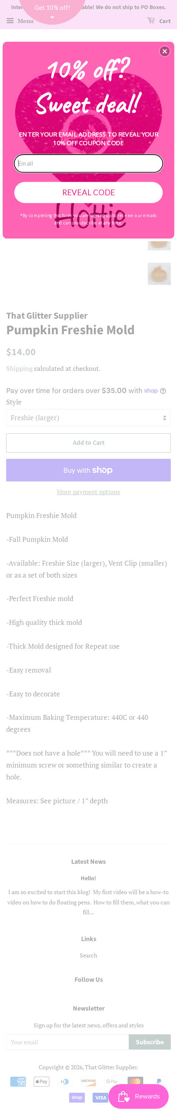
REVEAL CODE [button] (88, 192)
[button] (165, 51)
